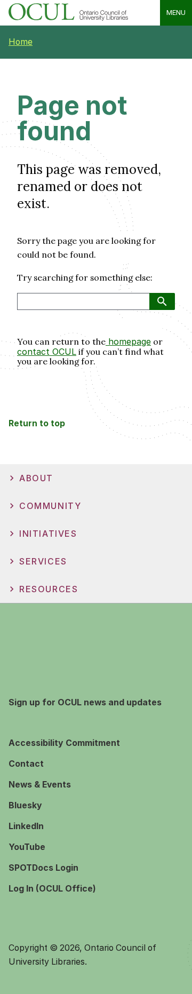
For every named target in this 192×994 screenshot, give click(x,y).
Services (43, 561)
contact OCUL (46, 351)
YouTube (27, 847)
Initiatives (48, 534)
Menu (176, 12)
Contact (26, 764)
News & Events (40, 785)
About (36, 478)
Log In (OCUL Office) (52, 889)
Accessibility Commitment (64, 743)
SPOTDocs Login (43, 868)
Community (50, 506)
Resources (48, 589)
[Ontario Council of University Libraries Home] (68, 18)
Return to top (37, 423)
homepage (128, 341)
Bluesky (25, 805)
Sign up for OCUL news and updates (85, 702)
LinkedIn (26, 826)
